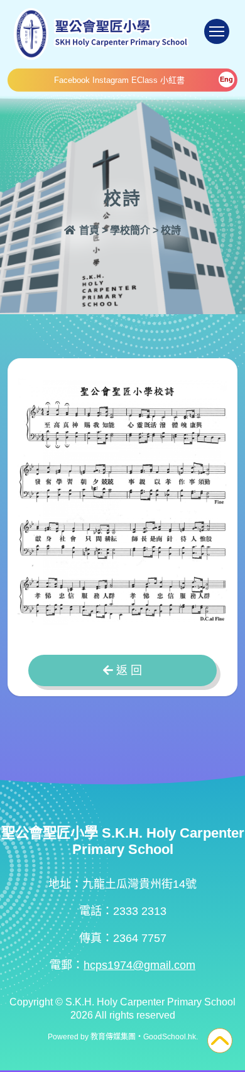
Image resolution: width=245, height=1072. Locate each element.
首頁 (88, 230)
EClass (144, 80)
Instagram (110, 80)
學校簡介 (130, 230)
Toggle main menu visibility (216, 31)
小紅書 (172, 80)
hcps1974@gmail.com (139, 965)
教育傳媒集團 (113, 1036)
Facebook (72, 80)
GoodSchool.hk (169, 1036)
